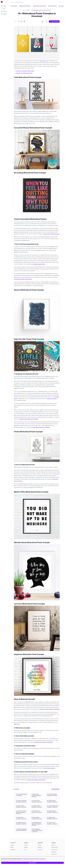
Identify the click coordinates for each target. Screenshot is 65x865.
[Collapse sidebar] (7, 2)
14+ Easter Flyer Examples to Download (21, 818)
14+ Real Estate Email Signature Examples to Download (37, 824)
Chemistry (13, 849)
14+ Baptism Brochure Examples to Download (21, 823)
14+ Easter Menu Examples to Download (37, 818)
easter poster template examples (51, 233)
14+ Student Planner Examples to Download (37, 806)
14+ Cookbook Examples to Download (21, 795)
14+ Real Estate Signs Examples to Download (52, 795)
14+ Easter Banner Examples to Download (37, 811)
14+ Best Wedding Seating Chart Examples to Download (37, 830)
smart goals (42, 60)
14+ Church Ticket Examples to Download (52, 823)
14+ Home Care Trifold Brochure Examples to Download (21, 812)
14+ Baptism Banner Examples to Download (52, 811)
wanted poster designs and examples (23, 279)
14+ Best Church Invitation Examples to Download (36, 795)
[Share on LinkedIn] (24, 21)
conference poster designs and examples (49, 709)
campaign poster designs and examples (28, 419)
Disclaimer (53, 851)
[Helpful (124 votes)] (43, 21)
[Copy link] (15, 21)
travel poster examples (49, 768)
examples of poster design (38, 264)
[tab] (14, 6)
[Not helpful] (46, 21)
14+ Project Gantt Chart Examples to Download (21, 801)
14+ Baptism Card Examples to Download (52, 818)
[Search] (60, 2)
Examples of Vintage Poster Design (23, 73)
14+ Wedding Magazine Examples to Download (21, 830)
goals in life (16, 724)
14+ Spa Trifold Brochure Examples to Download (52, 806)
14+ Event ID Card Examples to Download (37, 801)
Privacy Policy (54, 847)
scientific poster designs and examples (36, 779)
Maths (12, 847)
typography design (51, 398)
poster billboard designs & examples (41, 427)
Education (40, 849)
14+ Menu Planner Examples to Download (21, 806)
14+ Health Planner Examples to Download (52, 801)
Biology (26, 847)
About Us (53, 845)
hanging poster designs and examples (44, 742)
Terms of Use (54, 849)
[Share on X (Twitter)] (18, 21)
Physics (26, 845)
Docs (25, 849)
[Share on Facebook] (21, 21)
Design (27, 10)
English (12, 845)
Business (40, 847)
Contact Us (53, 854)
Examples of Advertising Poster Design (24, 71)
